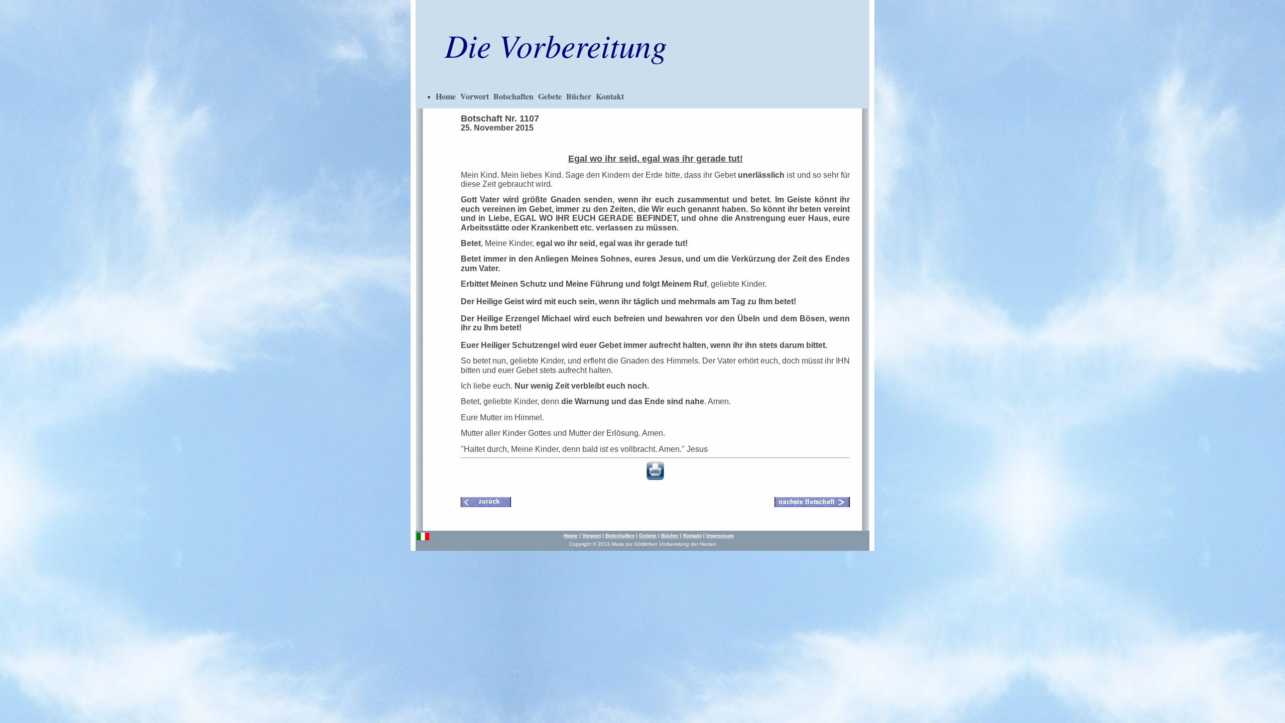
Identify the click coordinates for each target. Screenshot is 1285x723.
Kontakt (610, 96)
